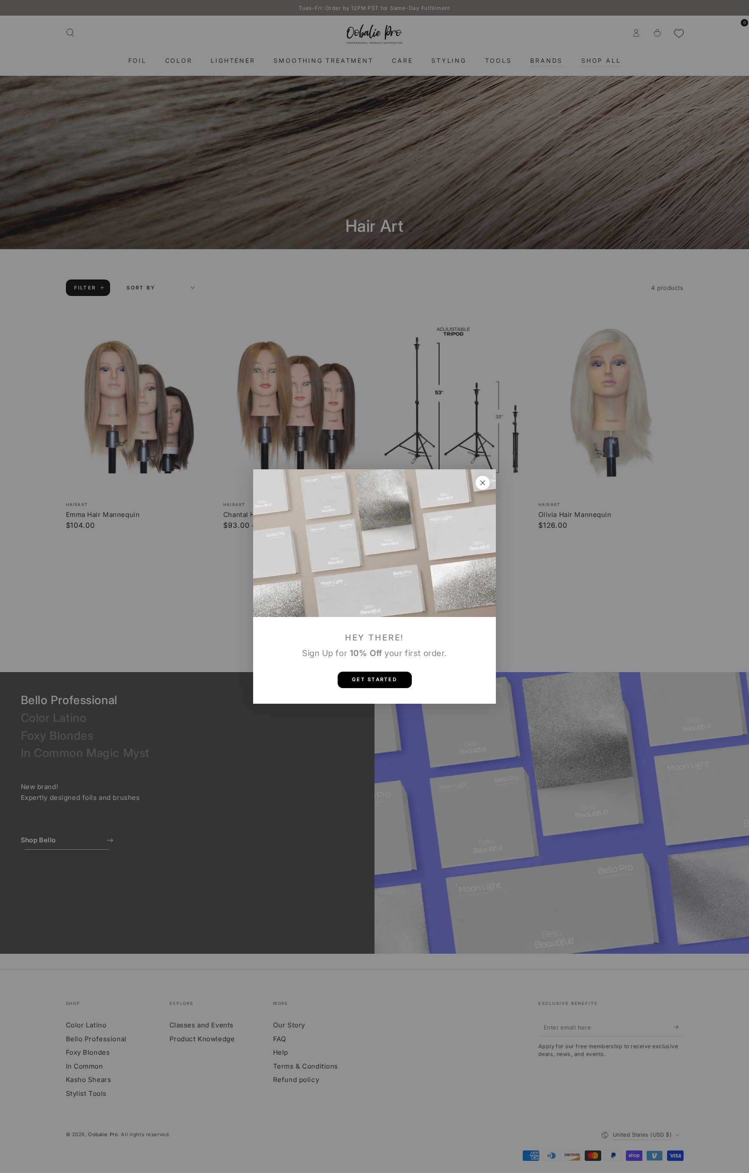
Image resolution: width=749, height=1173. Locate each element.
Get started (374, 679)
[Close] (483, 483)
